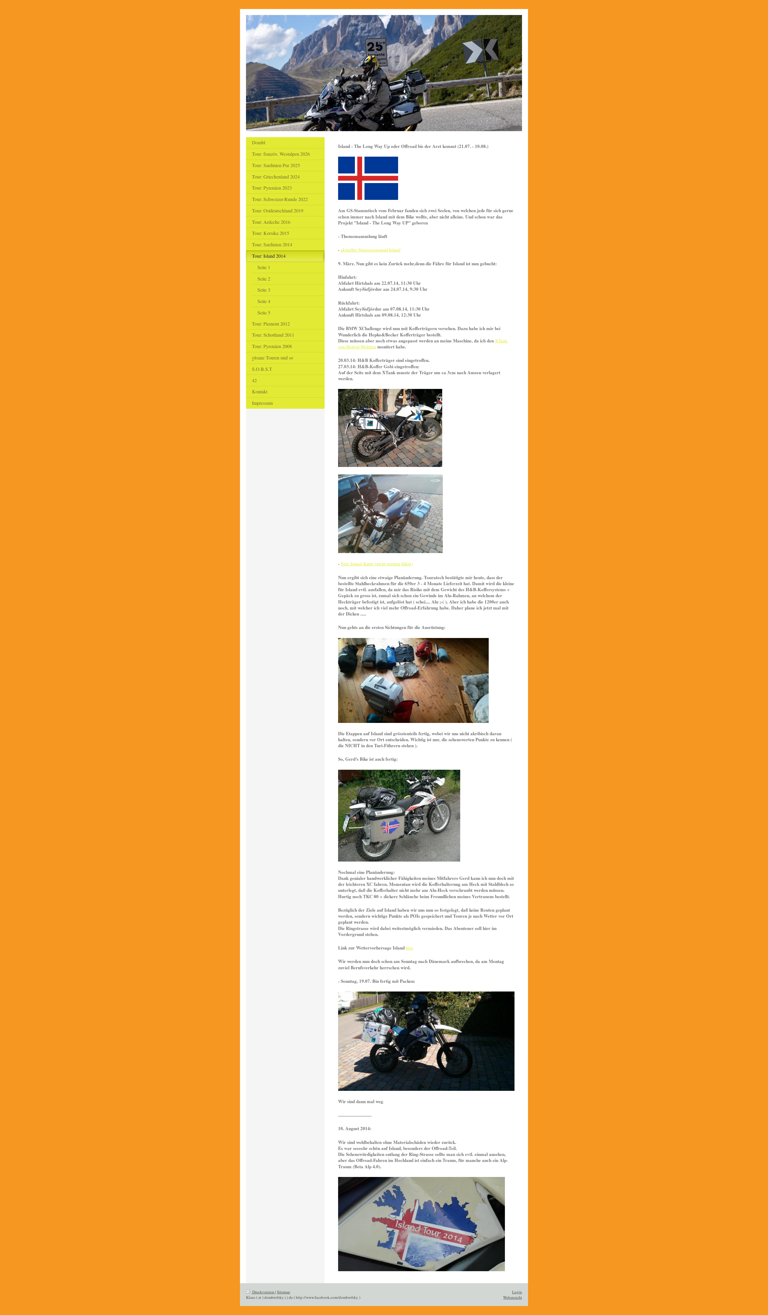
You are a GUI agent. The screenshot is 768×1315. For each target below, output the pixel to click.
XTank (501, 341)
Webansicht (512, 1297)
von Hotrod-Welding (357, 347)
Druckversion (263, 1292)
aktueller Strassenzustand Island (370, 250)
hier (409, 948)
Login (517, 1292)
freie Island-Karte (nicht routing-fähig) (377, 564)
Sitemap (283, 1292)
